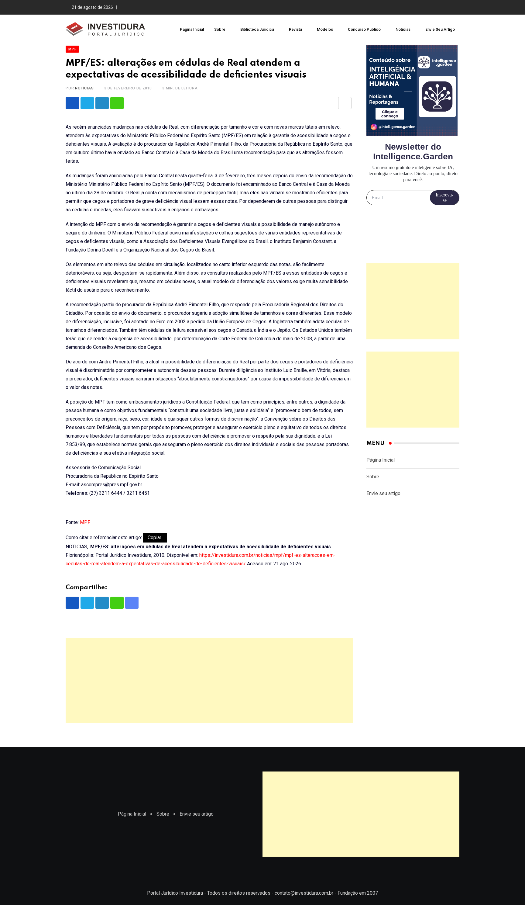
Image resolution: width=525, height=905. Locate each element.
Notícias (403, 29)
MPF (85, 522)
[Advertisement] (209, 680)
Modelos (325, 29)
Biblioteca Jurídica (257, 29)
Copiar (155, 537)
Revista (295, 29)
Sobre (219, 29)
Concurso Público (364, 29)
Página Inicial (192, 29)
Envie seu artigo (440, 29)
